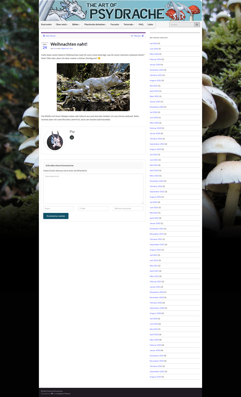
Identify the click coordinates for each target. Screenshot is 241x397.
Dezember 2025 (157, 70)
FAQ (141, 24)
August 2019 (155, 377)
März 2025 (154, 96)
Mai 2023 (154, 165)
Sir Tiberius (136, 36)
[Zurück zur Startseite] (120, 10)
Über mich (61, 24)
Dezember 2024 (157, 107)
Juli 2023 (153, 154)
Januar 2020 (155, 350)
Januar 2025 (155, 101)
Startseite (46, 24)
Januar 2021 (155, 287)
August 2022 (155, 197)
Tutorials (128, 24)
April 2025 (154, 91)
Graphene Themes (63, 394)
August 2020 (155, 313)
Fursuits (115, 24)
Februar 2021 (155, 281)
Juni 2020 (154, 324)
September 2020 (157, 308)
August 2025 (155, 80)
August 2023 (155, 149)
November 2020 (157, 297)
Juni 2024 (154, 117)
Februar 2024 (155, 128)
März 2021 (154, 276)
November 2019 (157, 361)
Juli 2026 (153, 43)
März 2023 (154, 175)
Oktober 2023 (156, 138)
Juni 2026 (154, 48)
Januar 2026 (155, 64)
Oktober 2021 (156, 239)
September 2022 (157, 191)
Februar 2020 (155, 345)
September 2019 (157, 371)
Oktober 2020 (156, 302)
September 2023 (157, 144)
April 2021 (154, 271)
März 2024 (154, 123)
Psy (55, 48)
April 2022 (154, 218)
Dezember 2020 (157, 292)
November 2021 (157, 234)
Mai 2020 (154, 329)
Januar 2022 (155, 223)
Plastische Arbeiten (95, 24)
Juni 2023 (154, 160)
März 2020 (154, 340)
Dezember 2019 (157, 355)
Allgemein (65, 48)
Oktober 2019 (156, 366)
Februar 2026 (155, 59)
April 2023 (154, 170)
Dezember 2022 (157, 181)
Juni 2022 (154, 207)
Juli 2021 (153, 255)
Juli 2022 (153, 202)
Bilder (75, 24)
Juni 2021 (154, 260)
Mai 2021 (154, 265)
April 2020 (154, 334)
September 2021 (157, 244)
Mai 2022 (154, 213)
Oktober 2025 (156, 75)
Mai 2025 (154, 86)
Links (150, 24)
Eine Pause (51, 36)
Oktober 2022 (156, 186)
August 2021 (155, 250)
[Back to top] (234, 390)
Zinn (71, 48)
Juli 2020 (153, 318)
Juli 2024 (153, 112)
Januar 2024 (155, 133)
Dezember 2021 (157, 228)
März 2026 (154, 54)
